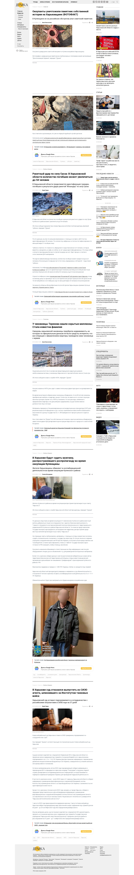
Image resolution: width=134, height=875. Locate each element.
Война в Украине (45, 2)
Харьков (48, 442)
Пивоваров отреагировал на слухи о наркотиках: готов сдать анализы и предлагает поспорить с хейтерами (106, 209)
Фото (19, 36)
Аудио (19, 38)
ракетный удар (71, 308)
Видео (19, 34)
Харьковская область (52, 161)
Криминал (74, 2)
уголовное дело (52, 674)
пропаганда (86, 674)
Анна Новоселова (47, 22)
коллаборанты (41, 674)
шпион (35, 840)
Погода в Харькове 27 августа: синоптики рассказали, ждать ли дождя (107, 241)
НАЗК (34, 445)
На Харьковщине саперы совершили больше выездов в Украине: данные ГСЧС (105, 228)
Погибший (88, 308)
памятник (77, 161)
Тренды (35, 2)
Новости (20, 13)
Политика (20, 15)
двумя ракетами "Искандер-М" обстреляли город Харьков (68, 276)
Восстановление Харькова (60, 2)
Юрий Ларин (45, 190)
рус (114, 2)
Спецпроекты (21, 27)
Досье (19, 40)
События (20, 17)
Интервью (20, 25)
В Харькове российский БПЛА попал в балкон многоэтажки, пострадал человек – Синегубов (107, 185)
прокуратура (36, 311)
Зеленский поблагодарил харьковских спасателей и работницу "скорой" (67, 296)
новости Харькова (38, 161)
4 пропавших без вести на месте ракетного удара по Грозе (74, 292)
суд (34, 674)
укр (111, 2)
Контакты (20, 46)
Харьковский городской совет (82, 442)
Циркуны (59, 837)
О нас (19, 44)
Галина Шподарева (47, 474)
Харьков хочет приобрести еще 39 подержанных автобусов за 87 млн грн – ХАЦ (107, 216)
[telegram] (92, 22)
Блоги (19, 32)
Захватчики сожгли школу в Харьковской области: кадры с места (107, 179)
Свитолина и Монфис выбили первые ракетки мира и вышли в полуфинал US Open (107, 222)
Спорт (19, 19)
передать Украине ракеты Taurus (43, 287)
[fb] (89, 22)
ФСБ (65, 837)
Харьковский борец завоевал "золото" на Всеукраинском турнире (107, 235)
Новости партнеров (23, 28)
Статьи (19, 23)
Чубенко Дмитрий (47, 311)
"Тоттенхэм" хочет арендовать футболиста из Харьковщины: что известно (107, 198)
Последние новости (105, 173)
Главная (19, 11)
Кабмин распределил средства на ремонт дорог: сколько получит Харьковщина (107, 191)
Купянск (62, 161)
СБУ (38, 837)
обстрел (69, 161)
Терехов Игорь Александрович (62, 442)
